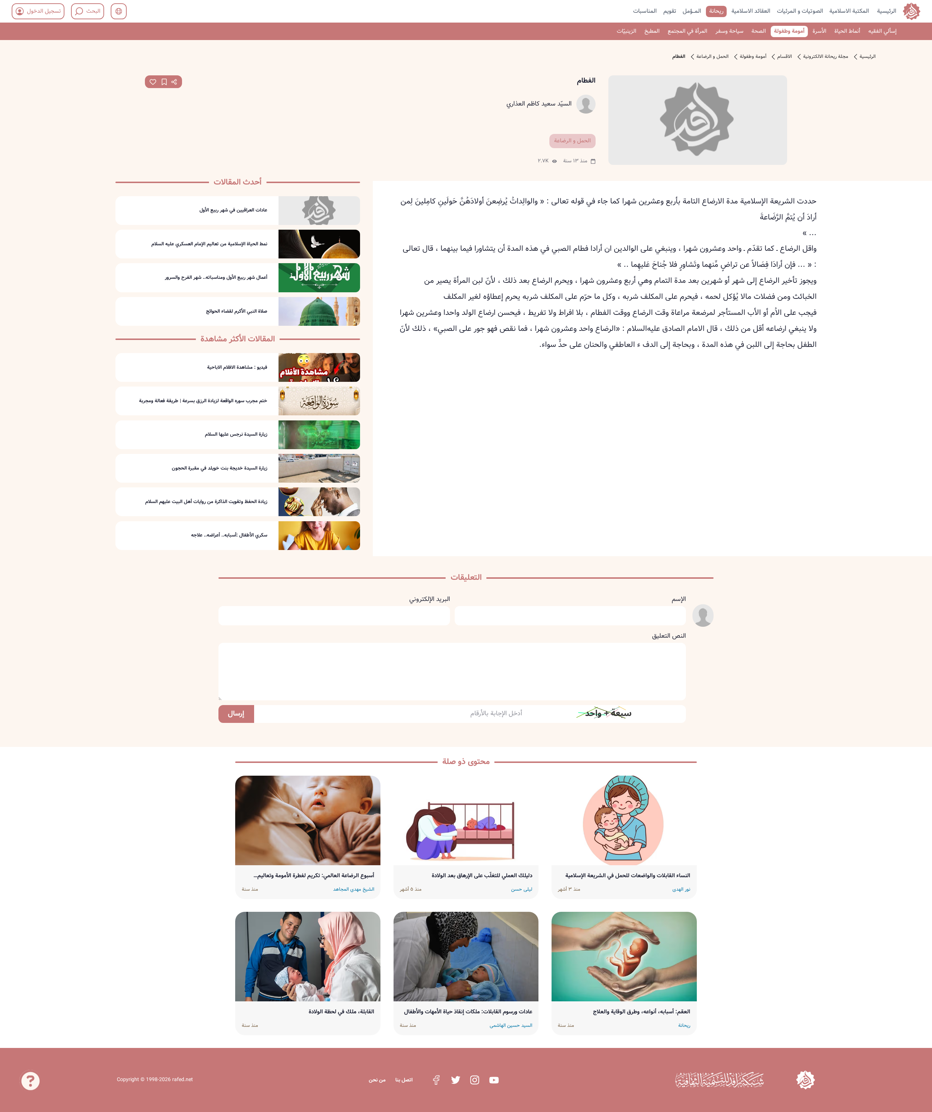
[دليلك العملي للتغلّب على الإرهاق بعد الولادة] (466, 820)
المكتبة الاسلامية (849, 10)
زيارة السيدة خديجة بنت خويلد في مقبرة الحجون (219, 468)
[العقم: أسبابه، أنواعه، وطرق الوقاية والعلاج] (624, 956)
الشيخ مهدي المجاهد (353, 889)
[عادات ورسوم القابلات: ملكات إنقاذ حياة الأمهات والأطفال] (466, 956)
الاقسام (784, 57)
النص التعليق (669, 636)
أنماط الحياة (847, 31)
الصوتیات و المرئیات (800, 10)
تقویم (669, 10)
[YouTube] (494, 1080)
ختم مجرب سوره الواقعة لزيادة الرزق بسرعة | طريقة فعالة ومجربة (203, 401)
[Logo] (805, 1079)
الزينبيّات (626, 31)
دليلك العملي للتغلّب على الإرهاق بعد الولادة (482, 876)
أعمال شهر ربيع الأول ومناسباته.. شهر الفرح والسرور (216, 277)
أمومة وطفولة (789, 31)
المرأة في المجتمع (687, 31)
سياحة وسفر (729, 31)
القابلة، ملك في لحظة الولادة (341, 1012)
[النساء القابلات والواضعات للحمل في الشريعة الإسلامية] (624, 820)
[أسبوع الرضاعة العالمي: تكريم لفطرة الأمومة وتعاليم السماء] (307, 820)
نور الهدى (681, 889)
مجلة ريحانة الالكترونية (825, 57)
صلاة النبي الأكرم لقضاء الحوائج (236, 311)
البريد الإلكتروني (429, 599)
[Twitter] (455, 1080)
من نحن (377, 1080)
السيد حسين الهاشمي (511, 1025)
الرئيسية (886, 10)
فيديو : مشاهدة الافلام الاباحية (237, 367)
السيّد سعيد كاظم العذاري (539, 104)
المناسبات (645, 10)
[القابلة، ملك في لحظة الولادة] (307, 956)
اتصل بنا (403, 1080)
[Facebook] (436, 1080)
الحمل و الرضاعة (712, 57)
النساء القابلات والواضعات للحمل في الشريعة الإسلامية (627, 876)
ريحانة (716, 10)
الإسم (679, 599)
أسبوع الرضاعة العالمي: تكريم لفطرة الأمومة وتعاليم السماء (315, 876)
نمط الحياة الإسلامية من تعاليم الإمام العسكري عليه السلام (209, 244)
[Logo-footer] (719, 1080)
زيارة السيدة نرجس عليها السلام (236, 434)
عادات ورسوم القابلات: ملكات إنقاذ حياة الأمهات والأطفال (468, 1012)
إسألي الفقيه (882, 31)
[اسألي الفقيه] (30, 1076)
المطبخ (652, 31)
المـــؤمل (692, 10)
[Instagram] (474, 1080)
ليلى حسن (521, 889)
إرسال (236, 713)
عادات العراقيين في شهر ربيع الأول (233, 210)
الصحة (758, 31)
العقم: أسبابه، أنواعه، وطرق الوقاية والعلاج (641, 1012)
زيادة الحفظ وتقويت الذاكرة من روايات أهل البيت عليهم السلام (206, 502)
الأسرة (819, 31)
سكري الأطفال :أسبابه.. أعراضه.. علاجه (229, 535)
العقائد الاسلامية (750, 10)
